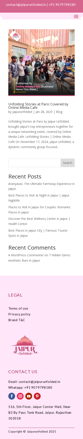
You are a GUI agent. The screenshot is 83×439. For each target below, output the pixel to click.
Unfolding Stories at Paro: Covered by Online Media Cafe (38, 106)
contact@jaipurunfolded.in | (27, 4)
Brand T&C (16, 320)
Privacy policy (19, 314)
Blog (59, 112)
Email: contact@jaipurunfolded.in (34, 382)
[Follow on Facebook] (11, 396)
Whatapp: (16, 387)
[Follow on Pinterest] (37, 396)
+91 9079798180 (63, 4)
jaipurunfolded (22, 112)
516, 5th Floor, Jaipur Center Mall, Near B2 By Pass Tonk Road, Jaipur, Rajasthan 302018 (40, 412)
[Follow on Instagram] (20, 396)
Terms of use (18, 308)
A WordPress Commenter (26, 255)
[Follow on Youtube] (28, 396)
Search (67, 163)
